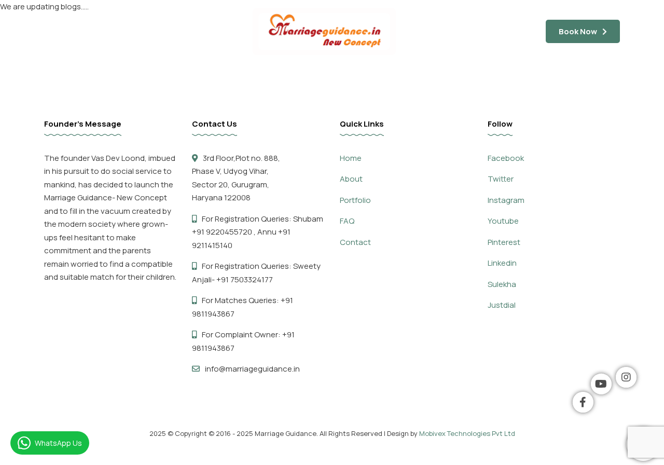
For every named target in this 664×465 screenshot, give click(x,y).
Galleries (263, 77)
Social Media (407, 77)
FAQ (154, 77)
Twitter (501, 178)
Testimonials (204, 77)
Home (67, 77)
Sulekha (502, 284)
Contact (591, 77)
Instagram (506, 200)
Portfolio (355, 200)
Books (460, 77)
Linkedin (502, 262)
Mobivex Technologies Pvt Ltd (467, 433)
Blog (358, 77)
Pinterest (504, 242)
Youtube (503, 220)
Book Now (578, 31)
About (351, 178)
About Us (113, 77)
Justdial (502, 304)
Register (542, 77)
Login (498, 77)
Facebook (506, 158)
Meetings (315, 77)
